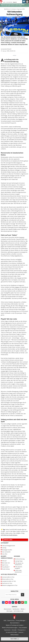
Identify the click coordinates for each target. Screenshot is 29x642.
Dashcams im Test (7, 583)
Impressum (7, 630)
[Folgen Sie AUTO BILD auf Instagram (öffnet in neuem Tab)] (9, 602)
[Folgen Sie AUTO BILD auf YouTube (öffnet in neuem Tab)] (6, 602)
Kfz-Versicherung (19, 559)
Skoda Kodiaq (6, 569)
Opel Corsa (5, 565)
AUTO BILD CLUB (18, 611)
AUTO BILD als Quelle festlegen (9, 535)
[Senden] (22, 594)
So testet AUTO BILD (11, 632)
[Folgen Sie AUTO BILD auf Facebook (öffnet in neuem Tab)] (3, 602)
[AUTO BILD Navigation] (27, 1)
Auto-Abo (4, 554)
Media (22, 609)
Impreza (21, 237)
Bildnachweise (15, 634)
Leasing (4, 547)
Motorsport (9, 2)
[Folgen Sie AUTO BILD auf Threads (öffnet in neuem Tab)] (19, 602)
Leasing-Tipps (19, 561)
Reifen (19, 259)
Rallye (15, 2)
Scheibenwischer (6, 490)
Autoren (21, 632)
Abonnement (7, 609)
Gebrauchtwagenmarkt (8, 545)
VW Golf (4, 561)
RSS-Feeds (9, 611)
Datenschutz (10, 620)
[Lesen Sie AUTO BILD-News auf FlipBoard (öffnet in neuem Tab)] (22, 602)
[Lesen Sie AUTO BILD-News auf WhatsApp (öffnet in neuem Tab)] (25, 602)
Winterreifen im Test (7, 579)
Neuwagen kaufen (7, 550)
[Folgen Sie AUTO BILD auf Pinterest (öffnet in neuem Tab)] (16, 602)
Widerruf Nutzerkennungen (9, 627)
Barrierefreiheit (14, 623)
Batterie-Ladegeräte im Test (9, 585)
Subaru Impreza (5, 80)
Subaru (20, 119)
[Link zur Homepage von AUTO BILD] (1, 1)
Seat (18, 162)
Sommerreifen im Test (8, 577)
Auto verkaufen (6, 552)
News (4, 2)
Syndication (16, 609)
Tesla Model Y (6, 567)
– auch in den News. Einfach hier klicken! (12, 5)
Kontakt (14, 630)
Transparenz (21, 630)
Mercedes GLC (6, 563)
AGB (5, 620)
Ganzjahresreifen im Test (9, 581)
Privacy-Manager (20, 620)
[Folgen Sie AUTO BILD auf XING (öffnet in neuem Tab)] (13, 602)
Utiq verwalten (23, 627)
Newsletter (14, 591)
